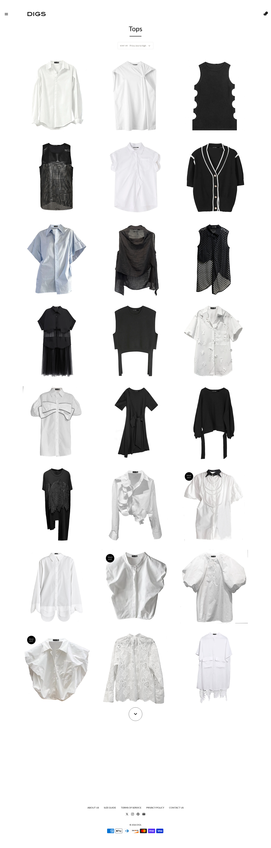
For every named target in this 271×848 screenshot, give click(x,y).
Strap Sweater (135, 340)
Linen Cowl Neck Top (135, 258)
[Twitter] (127, 813)
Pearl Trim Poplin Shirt (214, 503)
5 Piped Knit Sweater (214, 176)
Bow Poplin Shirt (57, 421)
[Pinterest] (138, 813)
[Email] (144, 813)
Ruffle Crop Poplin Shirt (135, 503)
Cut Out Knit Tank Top (214, 94)
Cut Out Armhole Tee (135, 94)
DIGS (139, 825)
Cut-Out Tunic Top (214, 258)
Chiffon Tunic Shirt (56, 340)
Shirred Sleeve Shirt (135, 176)
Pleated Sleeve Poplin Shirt (56, 94)
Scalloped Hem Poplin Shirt (56, 585)
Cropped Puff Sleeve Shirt (135, 585)
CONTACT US (176, 807)
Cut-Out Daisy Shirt (214, 340)
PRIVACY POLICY (155, 807)
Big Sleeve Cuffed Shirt (56, 258)
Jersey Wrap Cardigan (135, 421)
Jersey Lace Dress (56, 503)
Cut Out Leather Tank (57, 176)
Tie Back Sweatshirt (214, 421)
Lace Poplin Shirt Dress (214, 667)
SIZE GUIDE (110, 807)
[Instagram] (132, 813)
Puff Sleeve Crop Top (56, 667)
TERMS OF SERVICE (131, 807)
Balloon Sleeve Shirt (214, 585)
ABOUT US (93, 807)
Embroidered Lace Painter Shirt (135, 667)
